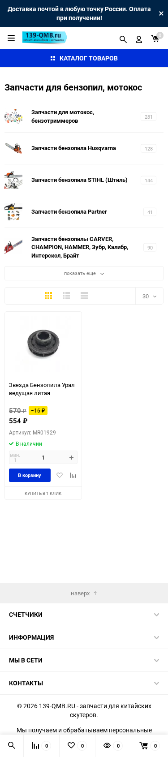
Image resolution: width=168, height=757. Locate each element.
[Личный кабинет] (139, 38)
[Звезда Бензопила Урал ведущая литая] (43, 344)
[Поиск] (123, 38)
